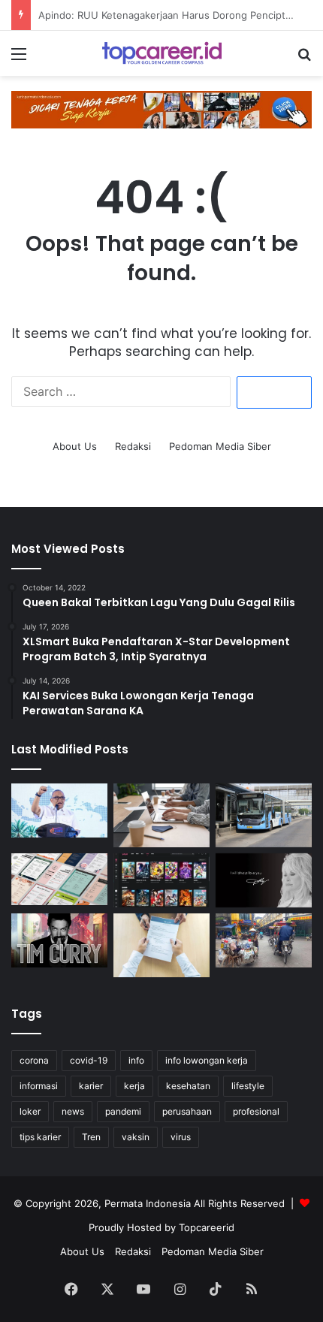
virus (181, 1136)
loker (30, 1111)
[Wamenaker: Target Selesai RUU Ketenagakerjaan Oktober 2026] (59, 810)
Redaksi (133, 446)
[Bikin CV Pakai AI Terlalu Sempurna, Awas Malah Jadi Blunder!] (161, 945)
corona (34, 1060)
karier (91, 1085)
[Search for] (304, 59)
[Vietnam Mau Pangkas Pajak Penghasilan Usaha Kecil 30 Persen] (264, 940)
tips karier (40, 1136)
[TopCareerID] (161, 53)
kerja (134, 1085)
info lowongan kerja (206, 1060)
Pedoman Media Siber (220, 446)
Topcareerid (206, 1227)
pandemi (123, 1111)
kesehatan (188, 1085)
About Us (75, 446)
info (136, 1060)
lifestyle (247, 1085)
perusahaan (187, 1111)
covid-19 (88, 1060)
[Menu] (18, 59)
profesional (256, 1111)
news (73, 1111)
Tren (91, 1136)
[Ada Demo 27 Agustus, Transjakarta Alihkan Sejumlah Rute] (264, 815)
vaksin (135, 1136)
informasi (39, 1085)
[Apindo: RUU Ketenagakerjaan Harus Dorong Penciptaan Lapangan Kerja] (161, 815)
